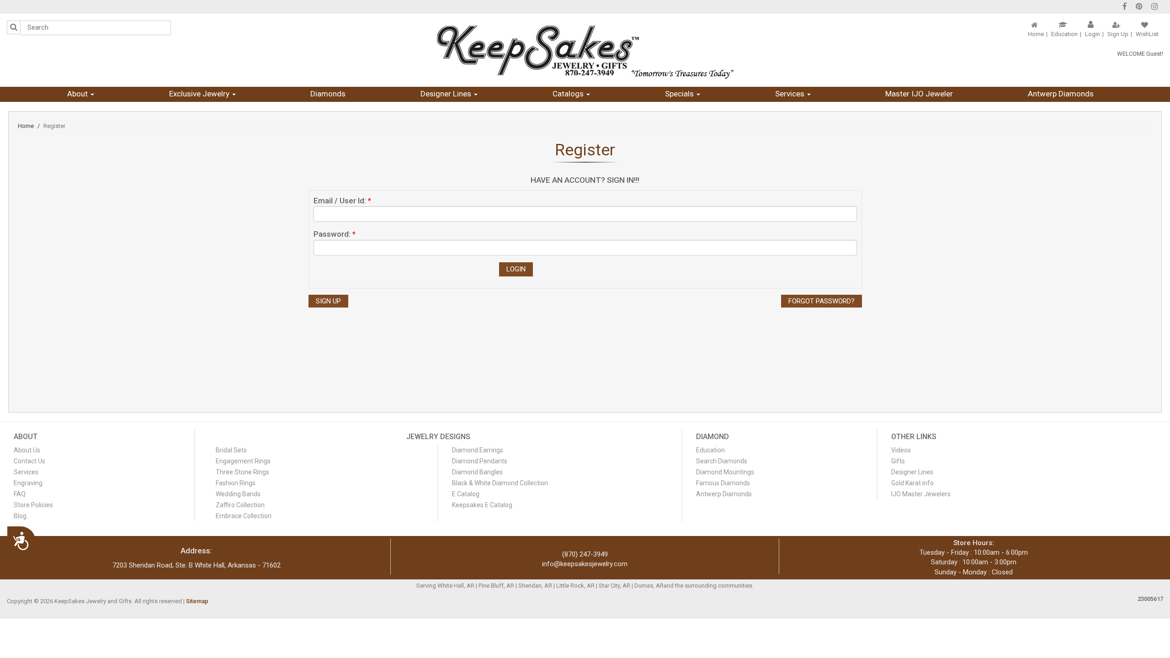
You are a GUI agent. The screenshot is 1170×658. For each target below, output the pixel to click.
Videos (901, 450)
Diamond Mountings (725, 472)
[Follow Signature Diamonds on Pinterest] (1139, 7)
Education (1064, 34)
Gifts (898, 461)
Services (790, 93)
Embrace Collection (243, 516)
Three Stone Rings (242, 472)
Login (1092, 34)
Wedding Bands (238, 494)
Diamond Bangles (477, 472)
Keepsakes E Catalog (482, 505)
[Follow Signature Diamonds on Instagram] (1154, 7)
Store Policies (33, 505)
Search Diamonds (721, 461)
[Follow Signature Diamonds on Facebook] (1124, 7)
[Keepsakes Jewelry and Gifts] (585, 50)
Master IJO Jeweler (919, 93)
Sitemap (197, 601)
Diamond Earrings (477, 450)
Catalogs (569, 93)
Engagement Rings (243, 461)
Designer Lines (446, 93)
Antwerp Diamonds (1061, 93)
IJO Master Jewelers (921, 494)
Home (1036, 34)
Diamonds (328, 93)
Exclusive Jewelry (200, 93)
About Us (27, 450)
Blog (20, 516)
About (78, 93)
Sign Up (1117, 34)
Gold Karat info (912, 483)
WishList (1147, 34)
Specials (680, 93)
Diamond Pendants (479, 461)
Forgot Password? (821, 301)
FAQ (20, 494)
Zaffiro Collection (240, 505)
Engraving (28, 483)
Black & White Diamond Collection (500, 483)
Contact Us (29, 461)
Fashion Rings (235, 483)
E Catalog (465, 494)
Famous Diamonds (723, 483)
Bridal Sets (231, 450)
